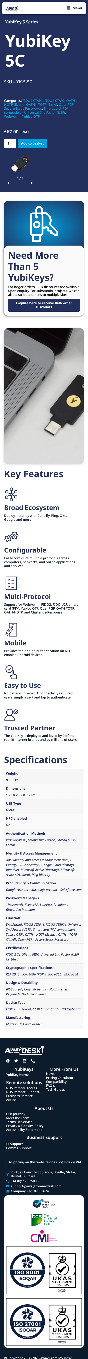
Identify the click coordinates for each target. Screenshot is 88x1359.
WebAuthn (12, 116)
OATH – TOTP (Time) (41, 104)
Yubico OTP (31, 116)
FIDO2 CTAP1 (33, 100)
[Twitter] (16, 1061)
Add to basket (32, 143)
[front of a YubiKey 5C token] (20, 164)
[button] (74, 8)
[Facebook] (7, 1061)
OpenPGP (66, 104)
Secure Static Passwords (23, 108)
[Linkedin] (24, 1061)
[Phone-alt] (33, 1061)
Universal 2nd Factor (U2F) (44, 112)
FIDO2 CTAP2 (54, 100)
